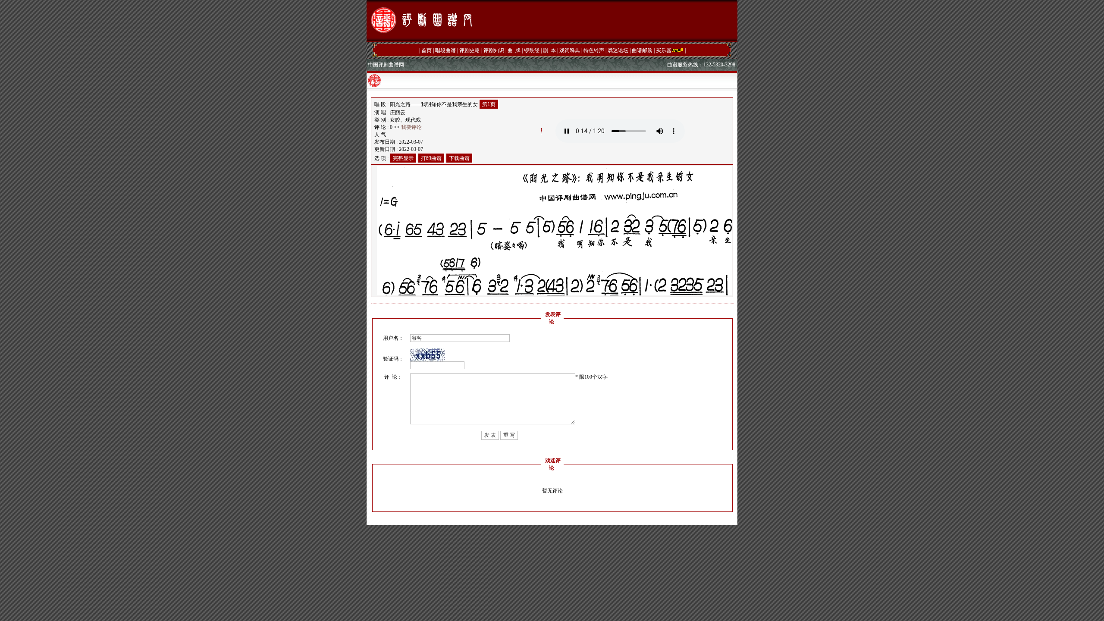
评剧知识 (493, 50)
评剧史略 (469, 50)
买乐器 (663, 50)
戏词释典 (569, 50)
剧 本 (549, 50)
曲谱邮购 (642, 50)
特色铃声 (593, 50)
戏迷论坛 (618, 50)
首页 (426, 50)
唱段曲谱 (445, 50)
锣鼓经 (531, 50)
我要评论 (411, 127)
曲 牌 (514, 50)
